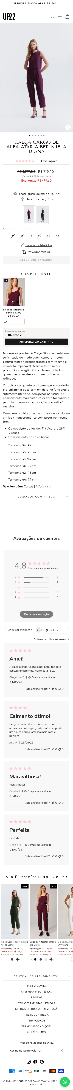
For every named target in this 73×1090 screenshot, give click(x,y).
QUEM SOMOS (36, 1032)
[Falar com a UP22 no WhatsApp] (65, 1082)
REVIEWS (37, 997)
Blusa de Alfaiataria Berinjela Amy (13, 311)
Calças (28, 486)
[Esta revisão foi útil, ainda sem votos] (53, 689)
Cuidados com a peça (36, 496)
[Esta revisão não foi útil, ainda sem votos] (59, 689)
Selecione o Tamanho (20, 229)
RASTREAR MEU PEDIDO (36, 991)
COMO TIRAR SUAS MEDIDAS (36, 1003)
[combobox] (51, 639)
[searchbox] (19, 630)
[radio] (29, 215)
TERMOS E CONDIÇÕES (36, 1026)
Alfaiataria (43, 486)
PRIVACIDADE (37, 1020)
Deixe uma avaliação (36, 614)
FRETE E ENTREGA (36, 1014)
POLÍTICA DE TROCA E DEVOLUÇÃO (36, 1009)
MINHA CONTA (36, 985)
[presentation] (31, 959)
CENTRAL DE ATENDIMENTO (36, 976)
